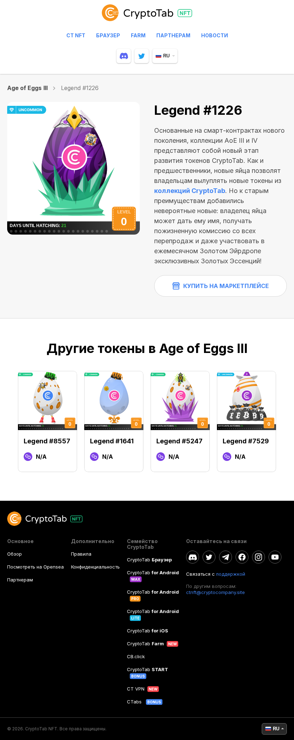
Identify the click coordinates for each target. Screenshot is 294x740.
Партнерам (173, 35)
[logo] (147, 16)
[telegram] (225, 557)
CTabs (135, 701)
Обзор (14, 554)
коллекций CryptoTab (189, 190)
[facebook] (242, 557)
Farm (138, 35)
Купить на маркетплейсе (226, 285)
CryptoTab (149, 559)
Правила (81, 554)
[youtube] (275, 557)
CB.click (136, 656)
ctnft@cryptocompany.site (215, 592)
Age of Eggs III (27, 87)
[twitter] (141, 56)
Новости (214, 35)
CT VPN (135, 689)
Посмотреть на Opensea (35, 567)
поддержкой (230, 574)
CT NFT (75, 35)
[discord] (124, 56)
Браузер (108, 35)
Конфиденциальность (95, 567)
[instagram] (258, 557)
